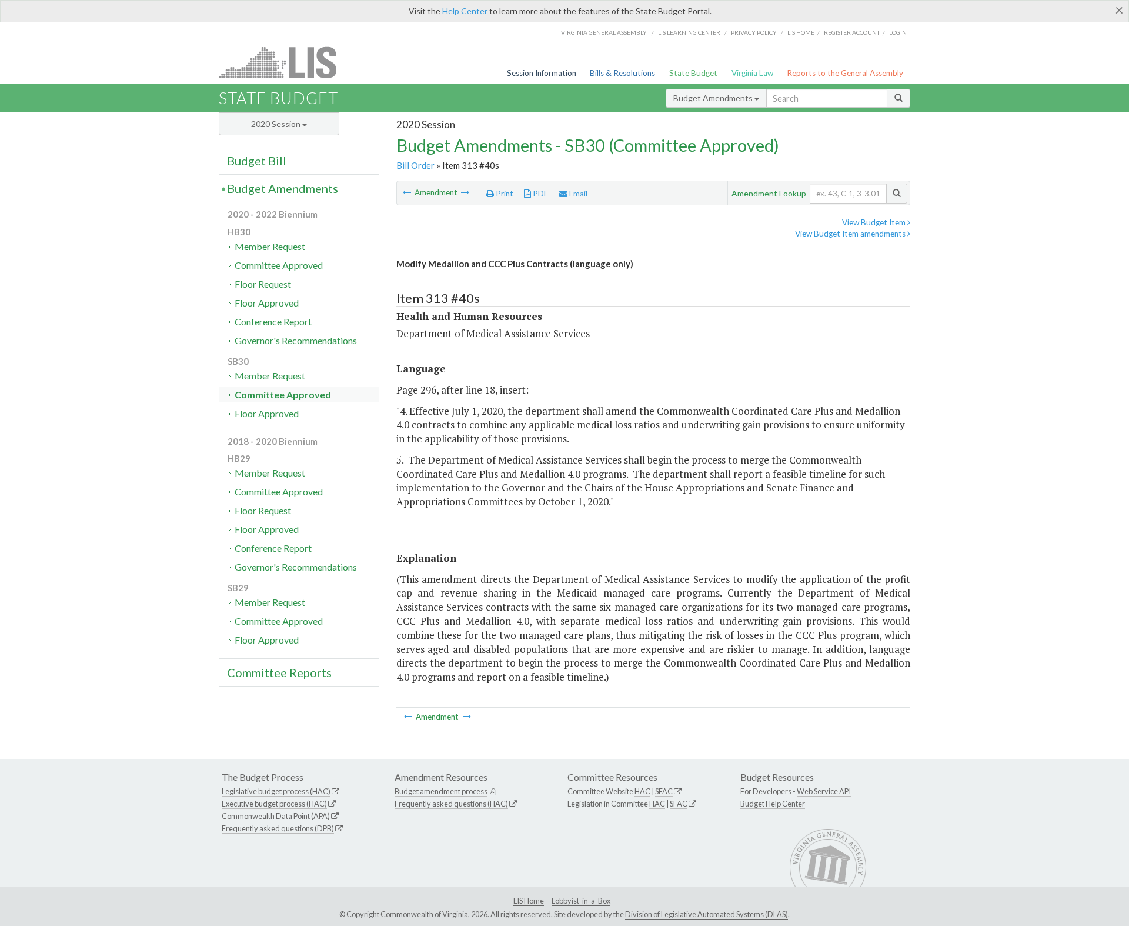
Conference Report (273, 321)
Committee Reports (279, 672)
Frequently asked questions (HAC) (451, 803)
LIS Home (528, 900)
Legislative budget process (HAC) (276, 791)
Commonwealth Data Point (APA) (276, 816)
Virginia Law (752, 73)
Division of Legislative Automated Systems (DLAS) (706, 914)
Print (503, 193)
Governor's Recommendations (296, 340)
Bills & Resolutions (622, 73)
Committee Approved (279, 265)
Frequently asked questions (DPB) (278, 828)
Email (577, 193)
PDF (539, 193)
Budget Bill (256, 161)
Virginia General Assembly (604, 32)
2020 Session (276, 124)
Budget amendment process (441, 791)
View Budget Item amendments (851, 233)
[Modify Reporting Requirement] (465, 192)
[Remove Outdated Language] (408, 192)
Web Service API (824, 791)
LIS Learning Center (689, 32)
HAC (642, 791)
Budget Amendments (713, 98)
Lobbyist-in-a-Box (581, 900)
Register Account (852, 32)
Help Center (464, 11)
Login (898, 32)
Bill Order (415, 165)
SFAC (664, 791)
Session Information (541, 73)
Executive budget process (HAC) (274, 803)
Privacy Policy (754, 32)
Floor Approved (267, 302)
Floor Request (263, 283)
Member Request (270, 246)
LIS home (800, 32)
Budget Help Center (772, 803)
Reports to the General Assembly (845, 73)
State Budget (693, 73)
